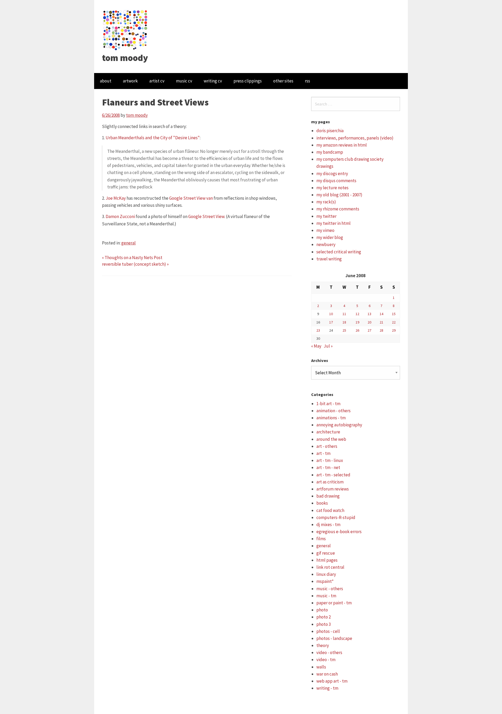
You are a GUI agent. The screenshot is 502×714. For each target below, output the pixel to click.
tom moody (125, 58)
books (322, 503)
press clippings (247, 81)
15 (394, 313)
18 (344, 322)
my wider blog (329, 237)
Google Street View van (191, 198)
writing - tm (327, 688)
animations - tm (331, 418)
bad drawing (328, 496)
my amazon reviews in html (341, 145)
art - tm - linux (329, 460)
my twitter (326, 216)
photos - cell (328, 631)
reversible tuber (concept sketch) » (135, 264)
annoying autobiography (339, 425)
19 (357, 322)
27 (369, 330)
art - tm (323, 453)
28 (381, 330)
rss (307, 81)
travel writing (329, 259)
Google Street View (206, 216)
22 (394, 322)
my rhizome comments (337, 209)
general (128, 243)
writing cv (213, 81)
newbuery (325, 244)
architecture (328, 432)
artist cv (156, 81)
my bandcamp (329, 152)
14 (381, 313)
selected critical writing (338, 252)
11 (344, 313)
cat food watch (330, 510)
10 (331, 313)
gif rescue (325, 553)
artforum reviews (332, 489)
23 (318, 330)
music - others (329, 589)
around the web (331, 439)
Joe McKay (116, 198)
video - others (329, 652)
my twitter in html (333, 223)
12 (357, 313)
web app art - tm (331, 681)
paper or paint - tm (334, 603)
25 (344, 330)
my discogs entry (332, 173)
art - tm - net (328, 467)
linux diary (326, 574)
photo (322, 610)
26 (357, 330)
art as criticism (330, 482)
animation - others (333, 411)
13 (369, 313)
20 (369, 322)
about (105, 81)
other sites (283, 81)
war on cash (327, 674)
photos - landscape (334, 638)
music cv (184, 81)
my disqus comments (336, 180)
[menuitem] (105, 81)
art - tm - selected (333, 475)
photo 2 (323, 617)
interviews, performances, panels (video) (354, 138)
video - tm (325, 659)
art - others (326, 446)
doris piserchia (330, 130)
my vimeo (325, 230)
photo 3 (323, 624)
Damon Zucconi (120, 216)
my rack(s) (326, 202)
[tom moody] (125, 29)
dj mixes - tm (328, 524)
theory (322, 645)
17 (331, 322)
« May (316, 346)
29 (394, 330)
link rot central (330, 567)
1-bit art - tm (328, 403)
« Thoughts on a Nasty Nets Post (132, 257)
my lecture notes (332, 188)
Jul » (328, 346)
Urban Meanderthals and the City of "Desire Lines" (153, 138)
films (321, 539)
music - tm (326, 596)
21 (381, 322)
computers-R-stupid (335, 517)
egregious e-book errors (339, 531)
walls (321, 667)
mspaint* (325, 581)
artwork (130, 81)
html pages (327, 560)
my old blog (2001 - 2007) (339, 195)
